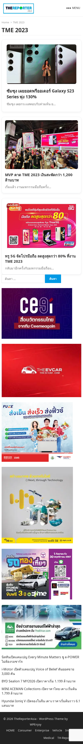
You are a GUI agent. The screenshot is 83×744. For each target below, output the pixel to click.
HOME (10, 730)
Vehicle (57, 730)
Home (5, 22)
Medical (49, 738)
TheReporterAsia (25, 719)
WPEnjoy (35, 724)
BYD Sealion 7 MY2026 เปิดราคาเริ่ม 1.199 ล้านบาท (39, 681)
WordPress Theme (51, 719)
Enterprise (42, 730)
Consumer (25, 730)
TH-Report (64, 738)
